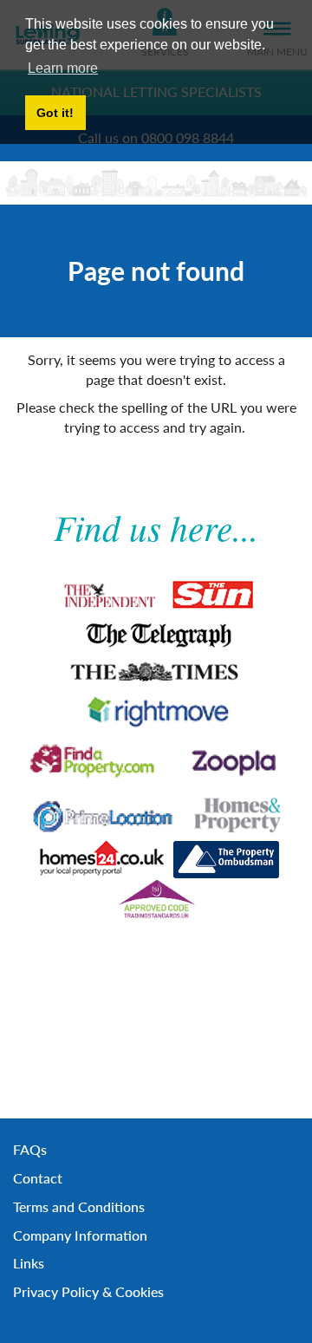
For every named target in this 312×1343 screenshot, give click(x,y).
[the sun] (215, 594)
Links (28, 1263)
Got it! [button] (55, 113)
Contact (37, 1178)
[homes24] (101, 859)
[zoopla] (231, 760)
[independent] (107, 594)
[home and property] (237, 812)
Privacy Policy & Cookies (88, 1291)
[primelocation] (102, 813)
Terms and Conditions (79, 1206)
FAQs (30, 1149)
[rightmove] (156, 712)
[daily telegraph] (156, 634)
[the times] (156, 670)
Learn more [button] (63, 68)
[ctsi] (155, 899)
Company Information (80, 1235)
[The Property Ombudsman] (226, 859)
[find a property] (95, 761)
